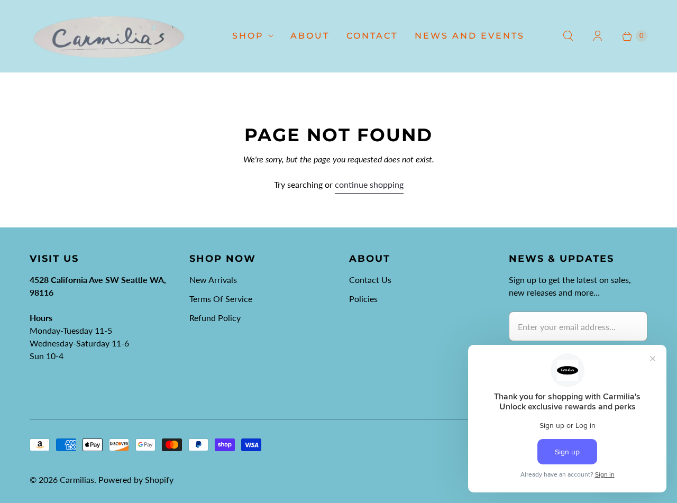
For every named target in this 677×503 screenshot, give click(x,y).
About (310, 36)
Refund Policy (215, 318)
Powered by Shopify (135, 479)
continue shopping (369, 184)
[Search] (568, 36)
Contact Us (370, 280)
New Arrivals (213, 280)
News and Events (470, 36)
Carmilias (77, 479)
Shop (248, 36)
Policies (363, 299)
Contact (372, 36)
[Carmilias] (109, 35)
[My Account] (597, 36)
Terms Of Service (220, 299)
